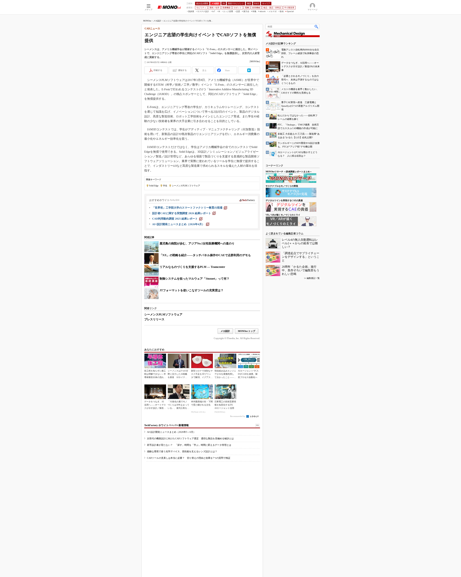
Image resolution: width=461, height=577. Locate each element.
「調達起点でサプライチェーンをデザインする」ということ (300, 257)
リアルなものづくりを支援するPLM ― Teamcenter (192, 266)
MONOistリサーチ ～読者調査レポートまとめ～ (289, 171)
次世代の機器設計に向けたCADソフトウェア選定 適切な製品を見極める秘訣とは (190, 438)
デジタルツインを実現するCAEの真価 (284, 200)
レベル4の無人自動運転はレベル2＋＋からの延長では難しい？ (300, 243)
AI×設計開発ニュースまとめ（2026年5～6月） (171, 432)
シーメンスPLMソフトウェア (186, 185)
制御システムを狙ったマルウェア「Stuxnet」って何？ (194, 278)
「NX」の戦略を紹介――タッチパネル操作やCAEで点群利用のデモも (205, 255)
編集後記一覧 (313, 278)
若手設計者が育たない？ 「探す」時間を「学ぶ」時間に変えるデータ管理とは (189, 445)
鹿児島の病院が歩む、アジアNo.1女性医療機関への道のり (197, 243)
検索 (316, 26)
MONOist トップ (246, 331)
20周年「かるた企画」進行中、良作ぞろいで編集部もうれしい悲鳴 (300, 270)
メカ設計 (157, 21)
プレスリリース (154, 319)
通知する (182, 70)
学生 (165, 185)
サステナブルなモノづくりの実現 (282, 186)
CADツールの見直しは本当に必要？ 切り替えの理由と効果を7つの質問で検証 (188, 458)
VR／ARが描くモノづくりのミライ (283, 215)
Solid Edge (153, 185)
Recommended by (238, 416)
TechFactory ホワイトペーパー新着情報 (166, 425)
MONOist (147, 21)
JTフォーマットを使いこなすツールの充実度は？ (191, 290)
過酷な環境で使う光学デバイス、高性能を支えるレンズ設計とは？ (182, 451)
